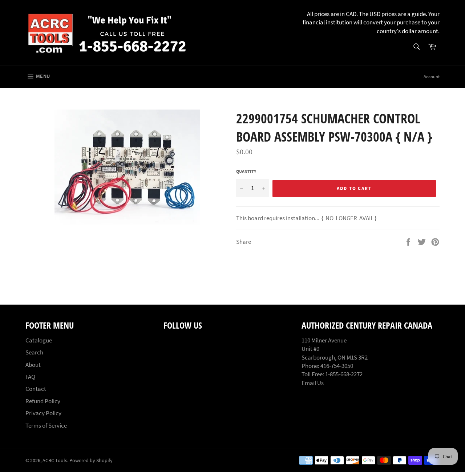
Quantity (246, 171)
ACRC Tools (55, 460)
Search (34, 352)
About (33, 365)
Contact (35, 389)
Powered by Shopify (91, 460)
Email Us (313, 383)
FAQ (30, 377)
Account (432, 77)
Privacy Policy (43, 413)
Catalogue (38, 340)
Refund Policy (42, 401)
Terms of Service (46, 425)
